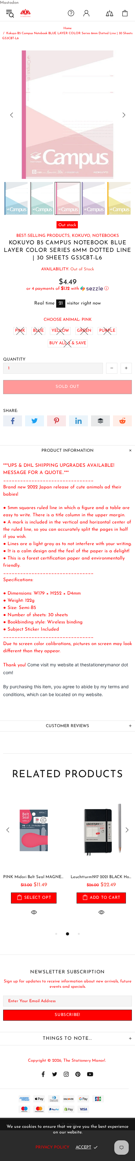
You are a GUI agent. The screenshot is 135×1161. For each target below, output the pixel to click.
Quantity (14, 359)
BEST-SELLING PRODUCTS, (43, 236)
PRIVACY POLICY (52, 1147)
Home (67, 28)
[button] (67, 289)
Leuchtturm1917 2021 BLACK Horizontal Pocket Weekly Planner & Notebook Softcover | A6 (101, 877)
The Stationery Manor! (25, 13)
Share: (10, 411)
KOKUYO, (81, 236)
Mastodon (9, 3)
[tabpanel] (34, 860)
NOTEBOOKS (105, 236)
